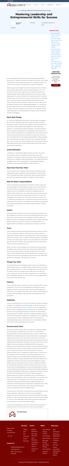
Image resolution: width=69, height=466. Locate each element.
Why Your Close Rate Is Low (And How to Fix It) (55, 35)
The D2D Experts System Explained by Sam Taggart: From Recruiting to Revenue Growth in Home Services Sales (56, 54)
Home (21, 4)
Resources (58, 4)
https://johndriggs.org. (29, 307)
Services (36, 4)
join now (55, 85)
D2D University (27, 4)
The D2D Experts (22, 412)
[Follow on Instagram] (11, 436)
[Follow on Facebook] (9, 436)
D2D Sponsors (50, 4)
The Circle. (42, 90)
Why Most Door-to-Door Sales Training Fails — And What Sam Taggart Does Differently (56, 65)
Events (42, 4)
